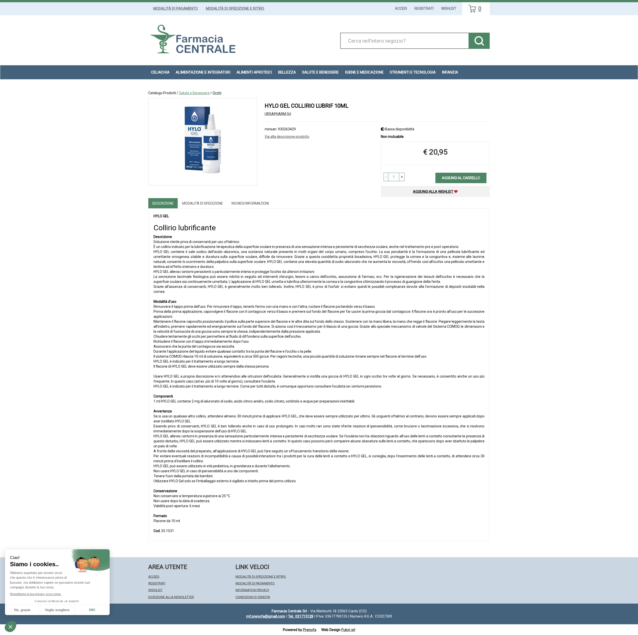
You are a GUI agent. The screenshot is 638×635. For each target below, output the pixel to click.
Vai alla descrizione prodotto (287, 137)
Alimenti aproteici (254, 72)
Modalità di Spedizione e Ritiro (235, 8)
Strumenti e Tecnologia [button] (413, 72)
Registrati (424, 8)
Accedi (401, 8)
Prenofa (309, 630)
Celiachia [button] (160, 72)
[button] (386, 177)
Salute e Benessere (194, 93)
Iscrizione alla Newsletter (171, 597)
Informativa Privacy (252, 590)
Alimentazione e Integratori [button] (203, 72)
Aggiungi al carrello (461, 178)
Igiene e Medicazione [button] (364, 72)
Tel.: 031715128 (300, 616)
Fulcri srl (348, 630)
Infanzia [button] (450, 72)
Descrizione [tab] (163, 203)
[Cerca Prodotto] (479, 41)
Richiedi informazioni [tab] (250, 203)
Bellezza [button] (287, 72)
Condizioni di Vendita (253, 597)
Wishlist (448, 8)
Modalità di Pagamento (175, 8)
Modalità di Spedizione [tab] (202, 203)
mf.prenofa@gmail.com (265, 616)
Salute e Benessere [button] (320, 72)
